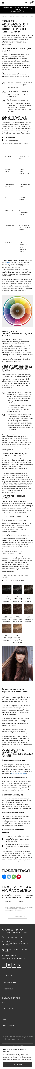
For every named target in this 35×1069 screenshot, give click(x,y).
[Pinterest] (18, 876)
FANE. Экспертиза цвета (18, 773)
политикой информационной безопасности (15, 909)
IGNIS (8, 262)
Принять (17, 1064)
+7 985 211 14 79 (12, 929)
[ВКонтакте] (4, 876)
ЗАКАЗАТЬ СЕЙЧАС (17, 11)
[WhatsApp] (14, 876)
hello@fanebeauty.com (16, 933)
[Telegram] (9, 876)
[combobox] (9, 902)
